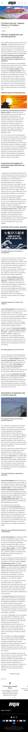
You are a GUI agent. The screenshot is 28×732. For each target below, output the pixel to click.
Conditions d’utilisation (18, 729)
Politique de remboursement (18, 727)
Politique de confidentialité (9, 727)
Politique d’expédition (10, 729)
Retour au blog (14, 678)
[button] (1, 3)
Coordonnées (22, 728)
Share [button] (3, 36)
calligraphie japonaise (9, 601)
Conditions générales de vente (9, 728)
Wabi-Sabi (12, 620)
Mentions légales (17, 728)
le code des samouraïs (18, 641)
